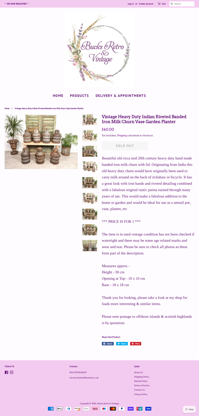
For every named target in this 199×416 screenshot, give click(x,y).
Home (58, 95)
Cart (164, 3)
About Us (138, 372)
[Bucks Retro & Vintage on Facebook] (6, 373)
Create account (146, 3)
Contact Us (139, 389)
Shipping (122, 135)
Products (79, 95)
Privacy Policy (140, 394)
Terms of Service (142, 385)
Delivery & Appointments (121, 95)
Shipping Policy (141, 376)
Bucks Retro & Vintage (108, 403)
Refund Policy (140, 381)
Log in (131, 3)
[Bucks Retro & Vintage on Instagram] (11, 373)
